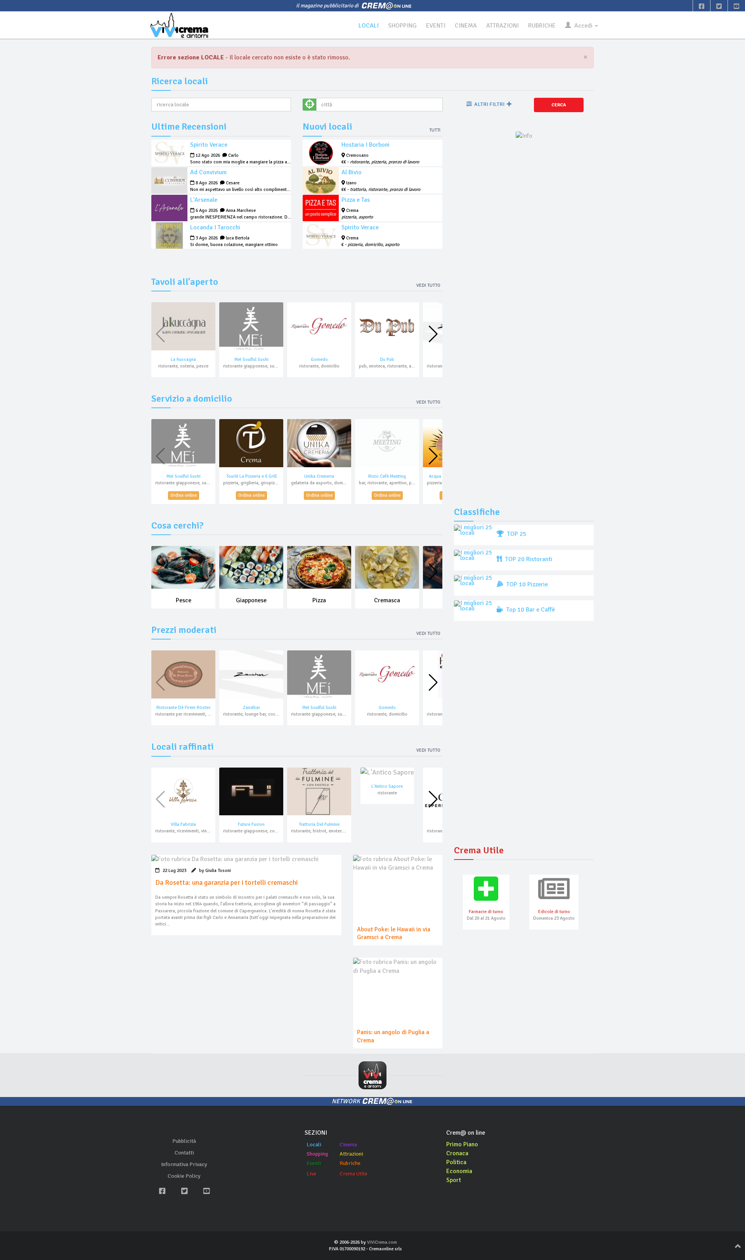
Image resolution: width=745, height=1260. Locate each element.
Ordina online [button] (183, 495)
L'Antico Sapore (387, 786)
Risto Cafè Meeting (387, 476)
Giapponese (251, 600)
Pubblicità (184, 1141)
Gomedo (319, 359)
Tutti (434, 130)
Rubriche (350, 1163)
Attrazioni (351, 1154)
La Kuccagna (183, 359)
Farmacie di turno (486, 912)
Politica (456, 1162)
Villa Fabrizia (183, 824)
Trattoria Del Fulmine (319, 824)
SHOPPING (402, 25)
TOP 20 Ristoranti (528, 559)
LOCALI (369, 25)
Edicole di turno (554, 912)
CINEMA (466, 25)
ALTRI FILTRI (489, 104)
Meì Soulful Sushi (251, 359)
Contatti (184, 1152)
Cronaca (457, 1153)
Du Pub (387, 359)
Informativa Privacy (184, 1164)
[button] (433, 334)
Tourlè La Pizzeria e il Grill (251, 476)
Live (311, 1173)
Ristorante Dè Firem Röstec (183, 708)
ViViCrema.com (382, 1242)
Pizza (319, 600)
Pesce (183, 600)
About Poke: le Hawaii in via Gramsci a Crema (393, 933)
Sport (453, 1180)
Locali (314, 1144)
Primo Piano (462, 1144)
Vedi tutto (428, 285)
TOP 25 (516, 534)
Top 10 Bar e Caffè (530, 610)
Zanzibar (251, 708)
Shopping (317, 1154)
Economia (459, 1171)
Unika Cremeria (319, 476)
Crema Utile (353, 1173)
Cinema (348, 1144)
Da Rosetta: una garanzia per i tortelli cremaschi (226, 882)
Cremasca (387, 600)
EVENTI (435, 25)
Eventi (314, 1163)
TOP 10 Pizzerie (526, 584)
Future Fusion (251, 824)
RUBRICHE (542, 25)
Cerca (558, 105)
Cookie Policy (184, 1176)
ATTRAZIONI (502, 25)
